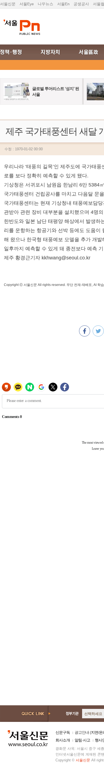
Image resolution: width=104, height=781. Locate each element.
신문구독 (62, 732)
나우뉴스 (45, 4)
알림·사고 (82, 740)
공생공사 (81, 4)
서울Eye (26, 4)
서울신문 (8, 4)
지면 (94, 732)
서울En (63, 4)
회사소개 (62, 740)
